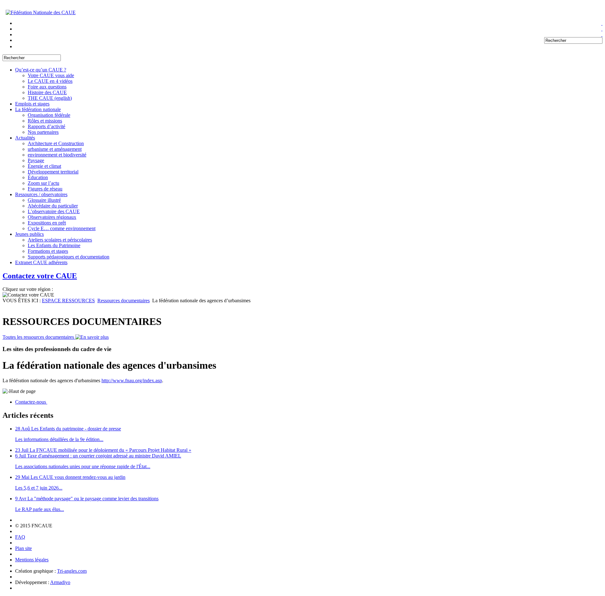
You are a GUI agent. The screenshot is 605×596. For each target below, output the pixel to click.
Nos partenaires (43, 132)
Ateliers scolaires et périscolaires (60, 239)
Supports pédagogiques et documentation (68, 256)
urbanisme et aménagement (55, 149)
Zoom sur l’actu (43, 183)
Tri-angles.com (72, 571)
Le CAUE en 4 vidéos (50, 81)
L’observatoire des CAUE (54, 211)
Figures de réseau (45, 188)
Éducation (38, 177)
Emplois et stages (32, 103)
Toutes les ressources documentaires (39, 337)
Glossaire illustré (44, 200)
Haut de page (22, 391)
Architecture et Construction (56, 143)
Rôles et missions (45, 120)
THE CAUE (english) (50, 98)
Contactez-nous (31, 402)
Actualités (25, 137)
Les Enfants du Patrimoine (54, 245)
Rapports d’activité (46, 126)
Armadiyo (60, 582)
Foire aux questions (47, 86)
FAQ (20, 537)
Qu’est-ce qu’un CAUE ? (40, 69)
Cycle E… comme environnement (61, 228)
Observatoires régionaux (52, 217)
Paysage (36, 160)
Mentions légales (32, 559)
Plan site (23, 548)
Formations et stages (48, 251)
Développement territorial (53, 171)
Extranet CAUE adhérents (41, 262)
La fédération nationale (38, 109)
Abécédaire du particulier (53, 205)
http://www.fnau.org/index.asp (131, 380)
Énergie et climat (44, 166)
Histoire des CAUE (47, 92)
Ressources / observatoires (41, 194)
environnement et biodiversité (57, 154)
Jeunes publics (29, 234)
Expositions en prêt (47, 222)
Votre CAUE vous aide (51, 75)
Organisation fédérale (49, 115)
